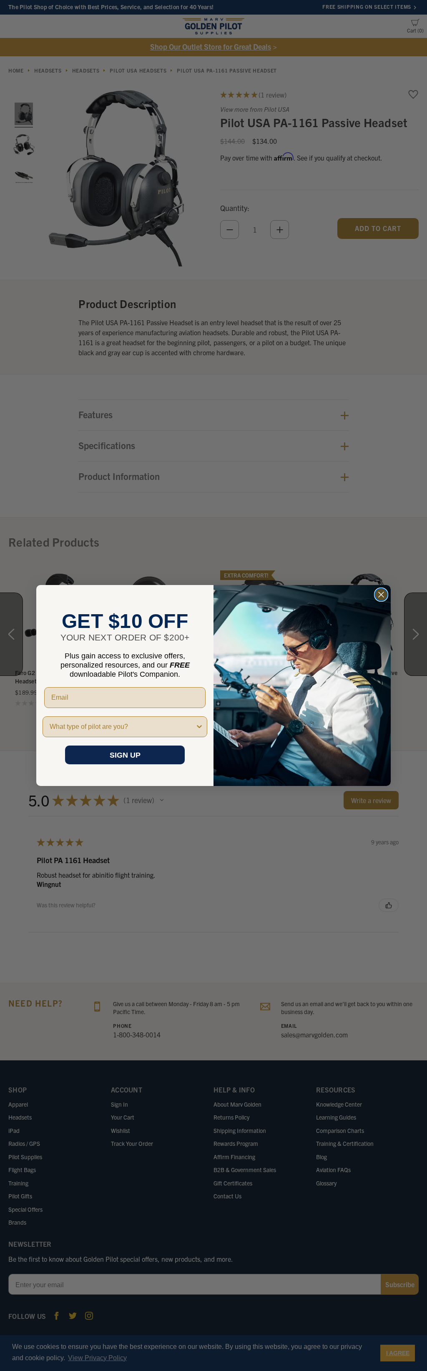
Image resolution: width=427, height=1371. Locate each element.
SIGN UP (125, 755)
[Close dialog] (381, 594)
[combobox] (122, 727)
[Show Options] (199, 727)
